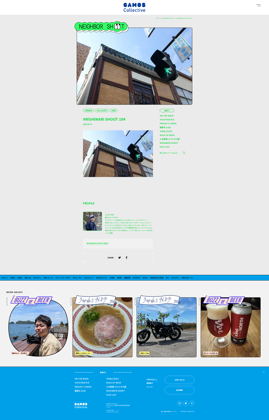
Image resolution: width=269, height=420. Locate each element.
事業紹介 (149, 383)
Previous (228, 297)
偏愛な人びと (165, 127)
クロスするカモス (167, 120)
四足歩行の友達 (142, 278)
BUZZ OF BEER (167, 135)
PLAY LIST (165, 147)
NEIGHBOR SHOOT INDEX (97, 243)
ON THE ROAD (167, 116)
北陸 (98, 278)
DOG (131, 278)
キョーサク (63, 278)
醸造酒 (113, 278)
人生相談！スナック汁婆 (170, 139)
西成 (113, 110)
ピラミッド (75, 278)
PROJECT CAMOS (168, 123)
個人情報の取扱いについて (169, 411)
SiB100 (122, 278)
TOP (157, 18)
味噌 (105, 278)
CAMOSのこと (151, 380)
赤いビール (34, 278)
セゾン (194, 278)
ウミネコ (161, 278)
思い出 (13, 278)
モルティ (23, 278)
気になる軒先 (102, 110)
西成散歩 (89, 110)
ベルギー (185, 278)
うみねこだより (166, 131)
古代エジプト (87, 278)
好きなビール (173, 278)
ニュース (149, 387)
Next (233, 297)
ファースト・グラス (49, 278)
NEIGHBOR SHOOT (167, 18)
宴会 (5, 278)
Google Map (110, 410)
